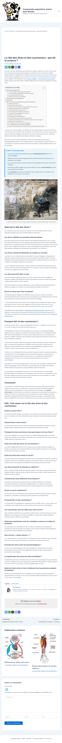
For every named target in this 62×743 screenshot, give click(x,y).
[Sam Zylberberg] (8, 589)
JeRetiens (28, 738)
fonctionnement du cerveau (46, 79)
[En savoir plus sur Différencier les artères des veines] (15, 646)
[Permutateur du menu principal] (58, 11)
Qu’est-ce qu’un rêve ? (14, 103)
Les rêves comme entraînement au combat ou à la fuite (21, 93)
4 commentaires (36, 671)
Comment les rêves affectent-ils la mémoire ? (19, 113)
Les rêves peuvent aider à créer (16, 95)
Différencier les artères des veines (17, 662)
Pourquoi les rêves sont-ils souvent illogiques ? (20, 123)
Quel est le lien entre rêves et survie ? (17, 110)
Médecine (15, 665)
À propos (7, 583)
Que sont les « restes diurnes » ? (16, 121)
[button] (6, 689)
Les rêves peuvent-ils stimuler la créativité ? (19, 111)
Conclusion (9, 100)
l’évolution (14, 365)
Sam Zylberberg (16, 587)
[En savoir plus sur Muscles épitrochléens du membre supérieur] (44, 648)
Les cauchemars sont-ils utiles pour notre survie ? (21, 118)
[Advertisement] (31, 44)
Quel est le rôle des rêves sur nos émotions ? (19, 108)
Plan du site (48, 738)
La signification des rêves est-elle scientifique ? (20, 124)
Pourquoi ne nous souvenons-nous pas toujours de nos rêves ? (23, 106)
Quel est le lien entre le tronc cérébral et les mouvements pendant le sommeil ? (27, 126)
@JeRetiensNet (42, 604)
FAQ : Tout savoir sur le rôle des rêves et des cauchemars (21, 102)
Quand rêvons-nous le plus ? (15, 105)
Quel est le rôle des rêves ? (13, 90)
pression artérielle (31, 79)
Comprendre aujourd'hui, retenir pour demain (37, 10)
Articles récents (15, 583)
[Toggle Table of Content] (43, 87)
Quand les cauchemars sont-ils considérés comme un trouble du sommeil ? (26, 119)
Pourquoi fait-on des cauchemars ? (15, 98)
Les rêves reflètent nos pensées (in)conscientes (19, 91)
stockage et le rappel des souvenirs (35, 310)
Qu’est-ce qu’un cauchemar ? (15, 114)
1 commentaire (8, 665)
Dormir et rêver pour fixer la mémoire (17, 96)
